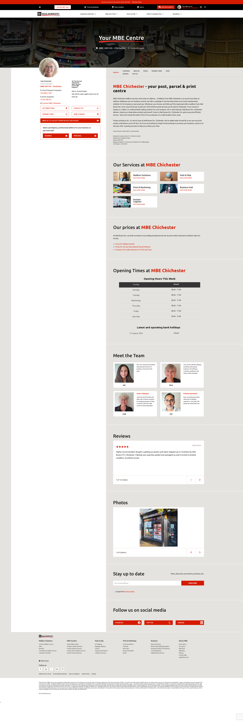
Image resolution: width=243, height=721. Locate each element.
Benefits (41, 648)
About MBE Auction (73, 644)
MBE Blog (182, 651)
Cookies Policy (86, 673)
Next (199, 479)
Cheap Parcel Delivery (101, 651)
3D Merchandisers (128, 644)
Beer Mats (126, 648)
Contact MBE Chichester (51, 103)
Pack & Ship (99, 641)
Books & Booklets (128, 651)
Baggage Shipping (100, 646)
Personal (78, 136)
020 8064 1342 (46, 93)
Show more (45, 661)
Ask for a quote (167, 7)
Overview (126, 71)
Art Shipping (98, 644)
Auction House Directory (74, 653)
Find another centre (137, 48)
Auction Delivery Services (74, 648)
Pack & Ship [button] (131, 14)
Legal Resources (184, 657)
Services (136, 71)
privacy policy (129, 591)
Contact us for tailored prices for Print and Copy (133, 250)
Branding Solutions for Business (160, 648)
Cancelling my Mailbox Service (47, 651)
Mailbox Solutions (45, 641)
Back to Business (156, 644)
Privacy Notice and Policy (60, 673)
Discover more (139, 178)
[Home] (40, 7)
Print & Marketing (129, 641)
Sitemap (181, 653)
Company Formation (45, 653)
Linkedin (181, 623)
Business (48, 136)
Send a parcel (79, 114)
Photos (135, 74)
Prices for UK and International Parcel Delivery (132, 247)
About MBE (183, 641)
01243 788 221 (46, 99)
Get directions (48, 108)
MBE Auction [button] (110, 14)
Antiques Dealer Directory (74, 646)
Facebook (119, 623)
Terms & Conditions (74, 673)
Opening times (48, 114)
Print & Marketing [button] (154, 14)
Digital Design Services (157, 653)
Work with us (183, 644)
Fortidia (93, 673)
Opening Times (157, 71)
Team (168, 71)
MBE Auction (72, 641)
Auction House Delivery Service (76, 651)
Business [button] (176, 14)
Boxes (125, 653)
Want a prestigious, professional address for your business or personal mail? (67, 129)
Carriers (97, 648)
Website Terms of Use (45, 673)
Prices (145, 71)
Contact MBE (183, 655)
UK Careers (182, 646)
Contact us (78, 108)
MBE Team (182, 648)
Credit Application (156, 651)
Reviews (125, 74)
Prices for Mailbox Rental (124, 244)
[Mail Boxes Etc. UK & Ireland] (48, 14)
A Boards (125, 646)
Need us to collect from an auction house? (60, 120)
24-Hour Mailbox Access (46, 644)
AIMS (40, 646)
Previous (191, 552)
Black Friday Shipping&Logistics (160, 646)
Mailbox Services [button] (87, 14)
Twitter (149, 623)
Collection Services (100, 653)
